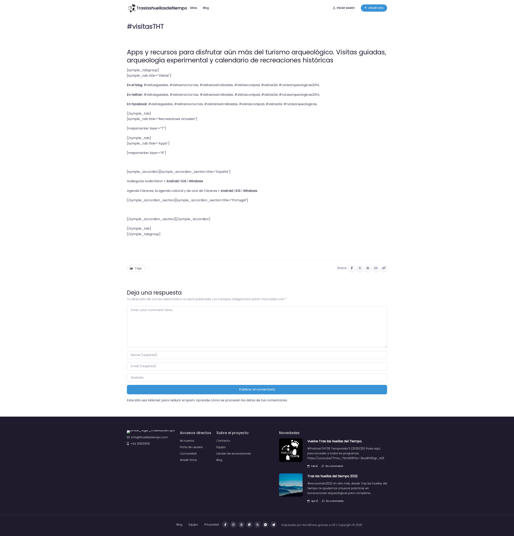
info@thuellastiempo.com (149, 437)
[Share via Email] (376, 268)
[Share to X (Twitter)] (360, 268)
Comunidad (188, 454)
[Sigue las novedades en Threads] (241, 524)
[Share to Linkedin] (368, 268)
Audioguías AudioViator (145, 181)
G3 (333, 525)
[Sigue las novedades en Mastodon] (249, 524)
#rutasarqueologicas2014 (299, 85)
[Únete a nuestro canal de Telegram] (273, 524)
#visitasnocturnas (183, 85)
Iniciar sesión (346, 8)
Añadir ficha (188, 460)
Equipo (221, 447)
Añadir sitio (376, 8)
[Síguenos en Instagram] (233, 524)
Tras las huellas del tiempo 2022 (332, 476)
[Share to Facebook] (352, 268)
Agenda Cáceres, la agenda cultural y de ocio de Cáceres (172, 190)
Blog (206, 8)
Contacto (223, 441)
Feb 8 (314, 466)
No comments (334, 466)
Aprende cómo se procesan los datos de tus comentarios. (242, 400)
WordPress (309, 525)
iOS (238, 190)
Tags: (138, 268)
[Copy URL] (384, 268)
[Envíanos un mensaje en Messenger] (265, 524)
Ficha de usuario (191, 447)
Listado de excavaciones (233, 454)
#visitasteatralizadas (216, 85)
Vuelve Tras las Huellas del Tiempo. (334, 441)
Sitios (193, 8)
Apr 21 (314, 501)
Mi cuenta (187, 441)
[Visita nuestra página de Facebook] (225, 524)
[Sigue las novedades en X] (257, 524)
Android (172, 181)
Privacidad (211, 525)
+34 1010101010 (140, 444)
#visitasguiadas (156, 85)
